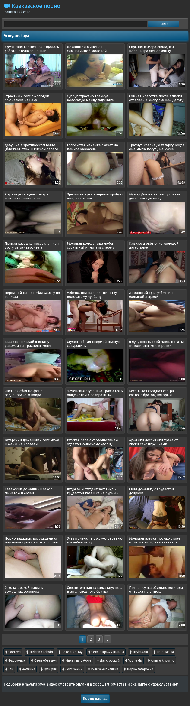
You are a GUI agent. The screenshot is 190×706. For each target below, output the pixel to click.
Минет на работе (77, 661)
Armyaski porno (162, 661)
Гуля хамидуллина (104, 669)
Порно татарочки (139, 669)
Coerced (14, 652)
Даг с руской (109, 661)
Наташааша (165, 652)
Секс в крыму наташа (107, 652)
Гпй (10, 669)
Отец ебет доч (45, 661)
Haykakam (140, 652)
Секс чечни (73, 669)
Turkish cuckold (40, 652)
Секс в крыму (71, 652)
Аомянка (28, 669)
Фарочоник (16, 661)
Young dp (134, 661)
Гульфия (50, 669)
